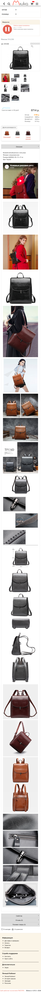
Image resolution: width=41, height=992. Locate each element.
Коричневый (6, 137)
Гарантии (8, 945)
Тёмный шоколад (28, 138)
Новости (5, 22)
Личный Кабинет (10, 976)
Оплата (7, 943)
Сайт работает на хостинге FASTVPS (12, 990)
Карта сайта (9, 959)
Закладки (7, 981)
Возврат (7, 947)
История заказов (10, 979)
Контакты (8, 956)
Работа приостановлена (21, 25)
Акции (6, 967)
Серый (17, 137)
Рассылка (8, 983)
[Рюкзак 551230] (20, 58)
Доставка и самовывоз (12, 941)
